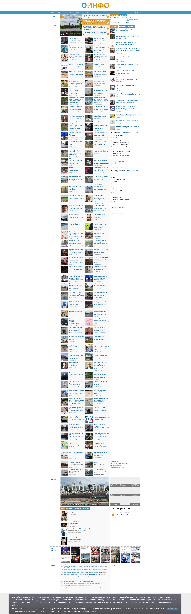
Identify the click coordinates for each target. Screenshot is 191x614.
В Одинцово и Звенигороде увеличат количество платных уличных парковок (76, 303)
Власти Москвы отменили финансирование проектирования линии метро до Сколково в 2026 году (127, 79)
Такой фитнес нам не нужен (76, 469)
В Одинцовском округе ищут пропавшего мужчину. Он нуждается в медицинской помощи (76, 208)
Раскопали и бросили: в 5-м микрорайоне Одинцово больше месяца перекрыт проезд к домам (100, 234)
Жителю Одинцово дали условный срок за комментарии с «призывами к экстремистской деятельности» (101, 48)
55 (117, 90)
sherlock (65, 576)
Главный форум (103, 572)
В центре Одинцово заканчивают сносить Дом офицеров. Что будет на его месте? (76, 216)
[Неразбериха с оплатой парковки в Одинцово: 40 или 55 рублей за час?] (89, 66)
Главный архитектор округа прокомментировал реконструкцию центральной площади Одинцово (101, 109)
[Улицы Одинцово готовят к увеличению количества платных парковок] (64, 226)
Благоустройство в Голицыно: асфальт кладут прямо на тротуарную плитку (101, 400)
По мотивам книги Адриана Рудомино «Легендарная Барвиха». (76, 465)
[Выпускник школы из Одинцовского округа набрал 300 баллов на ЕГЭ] (64, 365)
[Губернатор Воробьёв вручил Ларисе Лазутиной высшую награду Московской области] (64, 410)
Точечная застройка (114, 22)
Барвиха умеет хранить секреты (99, 462)
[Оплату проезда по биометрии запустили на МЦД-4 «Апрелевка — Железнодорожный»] (64, 322)
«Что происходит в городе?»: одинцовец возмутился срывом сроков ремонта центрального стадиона (76, 197)
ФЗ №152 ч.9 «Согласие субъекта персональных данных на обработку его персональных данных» (94, 609)
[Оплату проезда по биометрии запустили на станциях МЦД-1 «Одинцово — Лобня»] (64, 393)
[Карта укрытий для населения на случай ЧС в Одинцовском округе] (89, 393)
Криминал (112, 19)
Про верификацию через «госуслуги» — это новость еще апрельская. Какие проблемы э (84, 576)
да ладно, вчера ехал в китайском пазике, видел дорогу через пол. (78, 585)
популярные (123, 15)
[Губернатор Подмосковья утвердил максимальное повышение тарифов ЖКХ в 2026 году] (112, 95)
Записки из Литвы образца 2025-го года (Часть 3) (76, 530)
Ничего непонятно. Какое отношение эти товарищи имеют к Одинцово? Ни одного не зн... (86, 588)
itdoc (64, 583)
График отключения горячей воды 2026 (94, 33)
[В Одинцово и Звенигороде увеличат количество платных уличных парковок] (64, 304)
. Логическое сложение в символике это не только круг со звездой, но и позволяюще (83, 569)
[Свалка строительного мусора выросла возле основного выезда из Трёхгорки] (89, 252)
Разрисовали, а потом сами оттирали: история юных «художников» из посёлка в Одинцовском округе (76, 109)
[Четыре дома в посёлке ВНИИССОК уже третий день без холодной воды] (64, 170)
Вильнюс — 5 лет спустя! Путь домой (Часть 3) (78, 528)
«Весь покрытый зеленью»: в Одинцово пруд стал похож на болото (76, 143)
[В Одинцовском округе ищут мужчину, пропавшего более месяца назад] (89, 217)
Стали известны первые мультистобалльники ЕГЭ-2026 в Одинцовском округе (101, 418)
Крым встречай (70, 519)
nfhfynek (78, 541)
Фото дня (53, 479)
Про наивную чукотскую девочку (117, 467)
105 (69, 532)
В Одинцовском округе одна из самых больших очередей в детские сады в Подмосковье (128, 114)
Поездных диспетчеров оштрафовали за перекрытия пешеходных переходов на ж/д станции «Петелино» (76, 427)
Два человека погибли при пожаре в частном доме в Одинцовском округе (76, 374)
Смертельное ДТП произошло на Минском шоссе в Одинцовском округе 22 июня (76, 418)
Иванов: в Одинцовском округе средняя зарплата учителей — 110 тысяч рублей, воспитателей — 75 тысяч (76, 234)
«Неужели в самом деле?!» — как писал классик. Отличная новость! (80, 581)
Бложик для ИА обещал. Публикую (74, 512)
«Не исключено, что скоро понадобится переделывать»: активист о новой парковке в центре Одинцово (76, 356)
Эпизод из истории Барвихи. (99, 464)
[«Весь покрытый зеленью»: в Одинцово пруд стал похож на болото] (64, 144)
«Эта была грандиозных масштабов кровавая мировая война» (101, 471)
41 (100, 439)
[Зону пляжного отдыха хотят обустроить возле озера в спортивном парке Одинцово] (64, 296)
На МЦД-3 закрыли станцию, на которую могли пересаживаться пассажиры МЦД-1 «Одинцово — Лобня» (76, 260)
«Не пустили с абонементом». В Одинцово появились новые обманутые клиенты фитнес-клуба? (76, 435)
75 (107, 16)
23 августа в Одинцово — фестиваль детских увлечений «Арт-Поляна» (76, 56)
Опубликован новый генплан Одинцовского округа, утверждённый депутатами (95, 27)
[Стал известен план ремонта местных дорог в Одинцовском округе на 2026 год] (112, 102)
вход (136, 11)
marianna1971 (66, 588)
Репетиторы (102, 574)
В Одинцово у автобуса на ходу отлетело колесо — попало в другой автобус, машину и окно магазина (101, 410)
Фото (65, 12)
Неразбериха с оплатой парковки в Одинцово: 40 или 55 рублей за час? (100, 64)
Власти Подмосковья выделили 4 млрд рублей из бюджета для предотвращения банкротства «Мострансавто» (76, 277)
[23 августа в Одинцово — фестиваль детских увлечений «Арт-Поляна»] (64, 58)
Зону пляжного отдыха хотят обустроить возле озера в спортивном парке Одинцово (76, 294)
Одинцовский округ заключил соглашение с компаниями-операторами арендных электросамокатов (101, 295)
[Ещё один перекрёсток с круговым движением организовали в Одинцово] (89, 287)
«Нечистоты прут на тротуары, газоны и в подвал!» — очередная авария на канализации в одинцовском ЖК (101, 179)
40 (102, 203)
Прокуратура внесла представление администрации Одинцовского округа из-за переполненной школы (126, 72)
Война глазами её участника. (99, 474)
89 (117, 98)
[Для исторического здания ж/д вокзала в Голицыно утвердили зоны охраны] (64, 339)
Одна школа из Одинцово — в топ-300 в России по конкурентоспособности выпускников (128, 126)
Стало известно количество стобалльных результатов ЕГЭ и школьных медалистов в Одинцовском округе (101, 277)
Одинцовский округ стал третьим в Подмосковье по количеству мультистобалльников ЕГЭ (75, 135)
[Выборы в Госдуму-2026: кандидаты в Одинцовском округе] (112, 31)
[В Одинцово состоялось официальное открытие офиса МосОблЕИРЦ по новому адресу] (89, 348)
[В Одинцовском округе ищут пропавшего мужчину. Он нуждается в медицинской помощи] (64, 209)
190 (69, 514)
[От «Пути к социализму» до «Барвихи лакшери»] (64, 464)
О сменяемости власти (72, 511)
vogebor (77, 521)
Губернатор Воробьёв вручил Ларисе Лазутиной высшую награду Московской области (76, 409)
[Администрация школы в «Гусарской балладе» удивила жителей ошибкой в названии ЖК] (89, 189)
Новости (59, 12)
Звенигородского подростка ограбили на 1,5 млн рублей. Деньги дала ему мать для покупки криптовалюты (76, 330)
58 (101, 379)
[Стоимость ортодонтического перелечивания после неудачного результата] (89, 83)
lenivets (75, 514)
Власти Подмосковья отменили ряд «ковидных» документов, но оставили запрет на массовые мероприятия (101, 170)
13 (102, 113)
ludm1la (65, 572)
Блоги (77, 12)
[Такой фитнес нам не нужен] (64, 472)
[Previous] (60, 491)
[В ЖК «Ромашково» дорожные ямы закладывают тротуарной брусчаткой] (89, 153)
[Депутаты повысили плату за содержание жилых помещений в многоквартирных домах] (112, 122)
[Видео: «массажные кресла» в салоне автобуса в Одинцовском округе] (64, 40)
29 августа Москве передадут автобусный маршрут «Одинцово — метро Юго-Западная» (101, 39)
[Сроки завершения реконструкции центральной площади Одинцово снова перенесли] (71, 25)
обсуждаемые (122, 26)
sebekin (120, 565)
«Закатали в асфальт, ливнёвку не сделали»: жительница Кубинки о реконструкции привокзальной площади (101, 312)
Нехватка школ (113, 24)
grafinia (65, 574)
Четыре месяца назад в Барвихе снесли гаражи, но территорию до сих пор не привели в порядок (100, 208)
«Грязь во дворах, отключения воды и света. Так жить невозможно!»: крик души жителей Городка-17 (76, 152)
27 (100, 450)
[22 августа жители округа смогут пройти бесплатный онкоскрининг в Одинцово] (89, 74)
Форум (71, 12)
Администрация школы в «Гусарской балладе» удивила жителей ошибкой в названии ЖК (100, 189)
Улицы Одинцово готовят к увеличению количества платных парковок (75, 224)
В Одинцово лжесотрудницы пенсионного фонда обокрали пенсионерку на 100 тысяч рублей (76, 117)
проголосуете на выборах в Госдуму (127, 132)
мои (64, 590)
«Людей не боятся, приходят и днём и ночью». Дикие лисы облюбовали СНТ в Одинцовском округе (76, 126)
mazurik (117, 565)
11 (102, 121)
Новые (62, 508)
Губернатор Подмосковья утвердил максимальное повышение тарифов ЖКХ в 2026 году (128, 94)
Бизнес (93, 12)
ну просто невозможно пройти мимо (74, 539)
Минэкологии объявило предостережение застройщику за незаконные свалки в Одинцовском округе (101, 338)
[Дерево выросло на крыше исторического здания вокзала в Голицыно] (89, 384)
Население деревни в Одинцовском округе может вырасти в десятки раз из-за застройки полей (101, 91)
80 (76, 467)
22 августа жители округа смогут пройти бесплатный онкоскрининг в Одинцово (100, 73)
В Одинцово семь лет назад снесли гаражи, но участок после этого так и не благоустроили (76, 161)
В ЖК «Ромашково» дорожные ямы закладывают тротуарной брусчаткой (101, 151)
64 (77, 228)
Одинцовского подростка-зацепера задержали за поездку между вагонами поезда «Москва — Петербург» (76, 178)
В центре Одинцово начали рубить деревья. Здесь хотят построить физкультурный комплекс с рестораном (101, 375)
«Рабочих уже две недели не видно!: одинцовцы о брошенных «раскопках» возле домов (100, 143)
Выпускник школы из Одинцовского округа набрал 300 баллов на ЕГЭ (76, 364)
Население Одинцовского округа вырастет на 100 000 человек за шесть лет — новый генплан (101, 321)
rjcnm (65, 585)
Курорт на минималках (72, 523)
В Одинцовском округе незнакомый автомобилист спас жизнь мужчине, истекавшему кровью (100, 126)
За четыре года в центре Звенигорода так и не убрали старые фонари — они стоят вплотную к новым (101, 100)
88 (77, 238)
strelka (124, 565)
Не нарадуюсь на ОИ (72, 537)
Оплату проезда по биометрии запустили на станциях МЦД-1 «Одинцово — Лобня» (76, 392)
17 (76, 439)
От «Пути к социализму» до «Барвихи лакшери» (75, 462)
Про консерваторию (114, 461)
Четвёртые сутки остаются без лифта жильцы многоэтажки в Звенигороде (77, 188)
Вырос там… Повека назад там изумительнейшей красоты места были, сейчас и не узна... (85, 587)
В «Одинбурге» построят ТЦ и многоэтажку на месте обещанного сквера (127, 65)
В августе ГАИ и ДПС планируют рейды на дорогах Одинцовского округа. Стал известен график (101, 225)
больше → (67, 590)
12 (102, 95)
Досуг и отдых (85, 12)
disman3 (65, 566)
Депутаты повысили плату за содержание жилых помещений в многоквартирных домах (127, 120)
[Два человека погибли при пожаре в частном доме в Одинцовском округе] (64, 376)
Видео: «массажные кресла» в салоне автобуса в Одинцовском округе (76, 39)
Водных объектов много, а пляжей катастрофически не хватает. (76, 456)
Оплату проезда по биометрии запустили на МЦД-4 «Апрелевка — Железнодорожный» (76, 321)
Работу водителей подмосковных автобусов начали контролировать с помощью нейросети (100, 117)
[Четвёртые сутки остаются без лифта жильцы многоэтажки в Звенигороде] (64, 189)
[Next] (109, 491)
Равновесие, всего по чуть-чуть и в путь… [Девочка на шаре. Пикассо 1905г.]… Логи (83, 566)
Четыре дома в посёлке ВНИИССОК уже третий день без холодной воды (76, 169)
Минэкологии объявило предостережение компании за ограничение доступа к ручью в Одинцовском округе (76, 243)
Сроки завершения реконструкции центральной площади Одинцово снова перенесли (94, 21)
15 (100, 403)
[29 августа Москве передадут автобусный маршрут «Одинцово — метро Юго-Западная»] (89, 40)
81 (117, 111)
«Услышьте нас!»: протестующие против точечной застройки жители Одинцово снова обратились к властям (101, 445)
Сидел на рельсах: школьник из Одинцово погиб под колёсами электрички (76, 251)
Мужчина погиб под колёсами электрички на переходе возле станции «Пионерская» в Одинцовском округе (76, 401)
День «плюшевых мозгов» (115, 465)
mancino (65, 581)
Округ (52, 12)
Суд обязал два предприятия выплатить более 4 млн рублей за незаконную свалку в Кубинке (101, 260)
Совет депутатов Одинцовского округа (132, 20)
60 (76, 351)
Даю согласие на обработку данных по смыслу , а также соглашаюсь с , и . (89, 610)
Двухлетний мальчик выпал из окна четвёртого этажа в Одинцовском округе (100, 268)
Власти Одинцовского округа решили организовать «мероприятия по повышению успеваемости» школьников (76, 74)
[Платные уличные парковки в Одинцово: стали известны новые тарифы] (89, 58)
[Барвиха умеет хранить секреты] (89, 464)
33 (100, 334)
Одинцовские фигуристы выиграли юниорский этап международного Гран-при (75, 47)
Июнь (68, 518)
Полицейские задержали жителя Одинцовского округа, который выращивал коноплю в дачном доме (101, 243)
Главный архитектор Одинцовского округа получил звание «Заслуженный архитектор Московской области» (101, 198)
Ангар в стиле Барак (71, 525)
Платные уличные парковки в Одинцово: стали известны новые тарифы (100, 56)
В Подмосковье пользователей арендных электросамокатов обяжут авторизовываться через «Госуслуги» (76, 100)
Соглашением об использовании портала (60, 611)
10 (76, 254)
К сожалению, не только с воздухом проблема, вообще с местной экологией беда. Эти (83, 572)
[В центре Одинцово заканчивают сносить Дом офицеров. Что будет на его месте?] (64, 217)
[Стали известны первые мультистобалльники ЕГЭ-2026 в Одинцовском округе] (89, 419)
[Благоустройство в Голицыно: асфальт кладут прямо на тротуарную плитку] (89, 402)
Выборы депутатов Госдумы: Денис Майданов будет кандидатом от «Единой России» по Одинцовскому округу (101, 365)
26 (77, 104)
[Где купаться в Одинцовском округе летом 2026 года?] (64, 455)
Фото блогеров (53, 549)
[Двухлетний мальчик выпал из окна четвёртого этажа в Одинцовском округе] (89, 269)
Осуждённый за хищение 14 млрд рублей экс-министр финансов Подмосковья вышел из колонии (101, 427)
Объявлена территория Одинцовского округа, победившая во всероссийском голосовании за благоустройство (76, 445)
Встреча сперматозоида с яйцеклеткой (118, 463)
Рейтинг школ (129, 17)
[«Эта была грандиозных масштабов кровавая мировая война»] (89, 472)
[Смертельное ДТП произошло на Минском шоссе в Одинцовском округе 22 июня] (64, 419)
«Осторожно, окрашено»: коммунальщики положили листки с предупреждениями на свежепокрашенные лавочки (101, 161)
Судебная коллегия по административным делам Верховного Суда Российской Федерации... (83, 583)
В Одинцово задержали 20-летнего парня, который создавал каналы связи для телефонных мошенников (101, 135)
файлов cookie (45, 597)
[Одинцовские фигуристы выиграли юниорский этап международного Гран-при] (64, 49)
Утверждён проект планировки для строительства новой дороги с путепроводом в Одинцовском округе (76, 384)
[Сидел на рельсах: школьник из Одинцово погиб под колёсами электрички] (64, 252)
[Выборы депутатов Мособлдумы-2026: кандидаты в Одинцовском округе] (64, 66)
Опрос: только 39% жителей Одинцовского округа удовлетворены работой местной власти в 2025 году (128, 87)
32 (76, 325)
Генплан (128, 22)
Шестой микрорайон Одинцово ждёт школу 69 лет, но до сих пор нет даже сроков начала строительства (101, 435)
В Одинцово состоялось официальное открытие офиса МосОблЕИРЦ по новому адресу (101, 347)
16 (76, 281)
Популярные (114, 26)
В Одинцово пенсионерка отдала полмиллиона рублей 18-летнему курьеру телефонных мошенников (101, 330)
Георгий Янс (54, 462)
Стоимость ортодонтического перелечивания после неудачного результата (101, 82)
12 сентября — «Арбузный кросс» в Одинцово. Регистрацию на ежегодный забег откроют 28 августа (75, 82)
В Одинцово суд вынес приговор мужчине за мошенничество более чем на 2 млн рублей (76, 91)
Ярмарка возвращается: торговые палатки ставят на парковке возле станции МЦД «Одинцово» (75, 286)
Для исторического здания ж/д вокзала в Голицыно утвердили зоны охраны (76, 338)
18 (107, 22)
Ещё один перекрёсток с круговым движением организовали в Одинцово (100, 285)
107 (69, 541)
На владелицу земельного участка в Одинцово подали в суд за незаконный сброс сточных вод (100, 304)
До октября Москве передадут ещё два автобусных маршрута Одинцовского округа (101, 454)
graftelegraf (66, 587)
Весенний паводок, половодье (116, 17)
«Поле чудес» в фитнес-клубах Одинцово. (75, 472)
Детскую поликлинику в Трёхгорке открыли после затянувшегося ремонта (100, 355)
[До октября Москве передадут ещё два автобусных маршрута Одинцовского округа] (89, 455)
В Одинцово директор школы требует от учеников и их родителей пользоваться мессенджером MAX (127, 108)
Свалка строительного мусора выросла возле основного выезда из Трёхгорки (101, 251)
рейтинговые (131, 26)
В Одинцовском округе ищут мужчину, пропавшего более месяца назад (100, 216)
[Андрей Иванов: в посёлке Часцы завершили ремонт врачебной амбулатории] (64, 313)
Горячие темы (114, 15)
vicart (77, 526)
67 (117, 75)
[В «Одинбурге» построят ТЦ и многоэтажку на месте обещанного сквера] (112, 66)
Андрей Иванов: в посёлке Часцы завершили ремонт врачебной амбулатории (75, 311)
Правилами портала (87, 611)
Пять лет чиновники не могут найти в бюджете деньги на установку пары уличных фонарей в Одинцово (76, 269)
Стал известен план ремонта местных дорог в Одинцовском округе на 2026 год (127, 101)
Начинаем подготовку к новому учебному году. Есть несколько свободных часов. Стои (83, 574)
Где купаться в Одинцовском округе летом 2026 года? (76, 453)
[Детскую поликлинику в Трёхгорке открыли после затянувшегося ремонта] (89, 357)
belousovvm (78, 532)
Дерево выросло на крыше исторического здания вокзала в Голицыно (101, 383)
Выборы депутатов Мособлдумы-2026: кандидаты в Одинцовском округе (76, 64)
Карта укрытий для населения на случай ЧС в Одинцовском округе (101, 392)
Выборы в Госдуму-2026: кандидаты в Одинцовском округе (95, 16)
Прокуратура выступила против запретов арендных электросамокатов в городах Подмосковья (76, 347)
